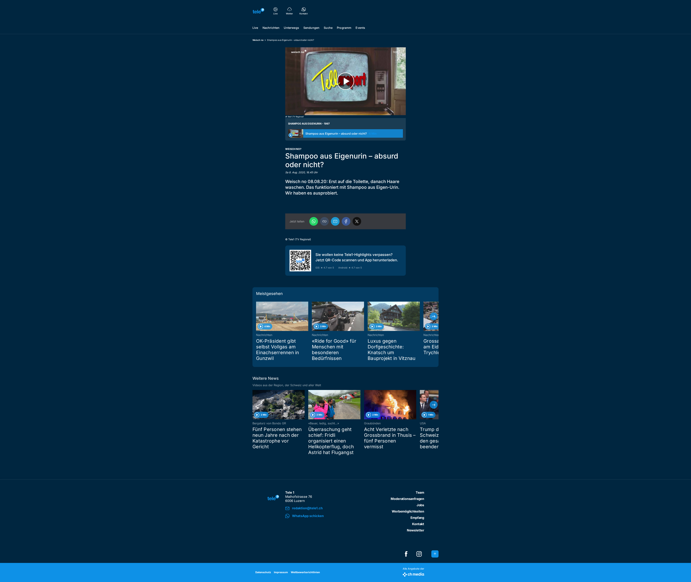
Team (420, 492)
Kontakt (418, 524)
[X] (357, 221)
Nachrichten (271, 28)
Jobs (420, 505)
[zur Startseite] (258, 10)
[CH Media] (413, 573)
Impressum (281, 572)
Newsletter (415, 530)
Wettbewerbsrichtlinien (305, 572)
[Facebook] (346, 221)
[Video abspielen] (345, 81)
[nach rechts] (434, 316)
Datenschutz (263, 572)
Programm (344, 28)
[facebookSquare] (406, 554)
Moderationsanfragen (407, 499)
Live (255, 28)
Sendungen (311, 28)
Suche (328, 28)
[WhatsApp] (313, 221)
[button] (324, 221)
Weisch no (257, 40)
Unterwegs (291, 28)
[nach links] (257, 316)
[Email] (335, 221)
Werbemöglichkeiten (408, 511)
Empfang (417, 518)
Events (360, 28)
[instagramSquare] (419, 554)
